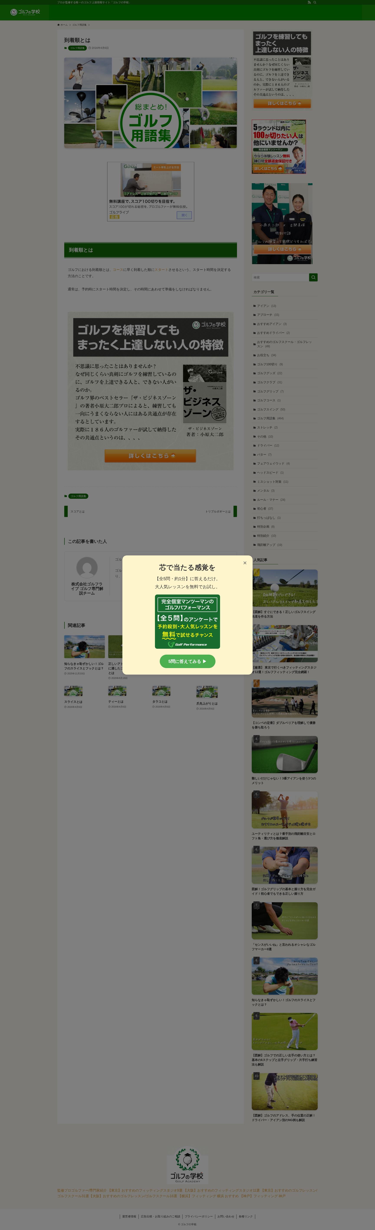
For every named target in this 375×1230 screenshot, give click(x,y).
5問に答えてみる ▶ (187, 661)
